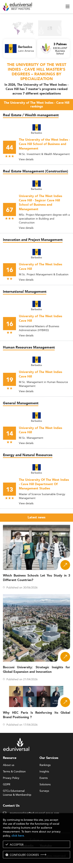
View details (26, 159)
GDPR (6, 784)
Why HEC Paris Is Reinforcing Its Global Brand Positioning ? (36, 715)
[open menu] (67, 6)
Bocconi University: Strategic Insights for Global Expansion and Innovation (36, 669)
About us (8, 765)
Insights (44, 772)
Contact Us (11, 805)
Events (44, 778)
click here (17, 835)
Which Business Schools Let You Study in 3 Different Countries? (36, 578)
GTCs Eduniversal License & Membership (17, 791)
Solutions (45, 784)
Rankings (45, 765)
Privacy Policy (11, 778)
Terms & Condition (14, 772)
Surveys (44, 791)
